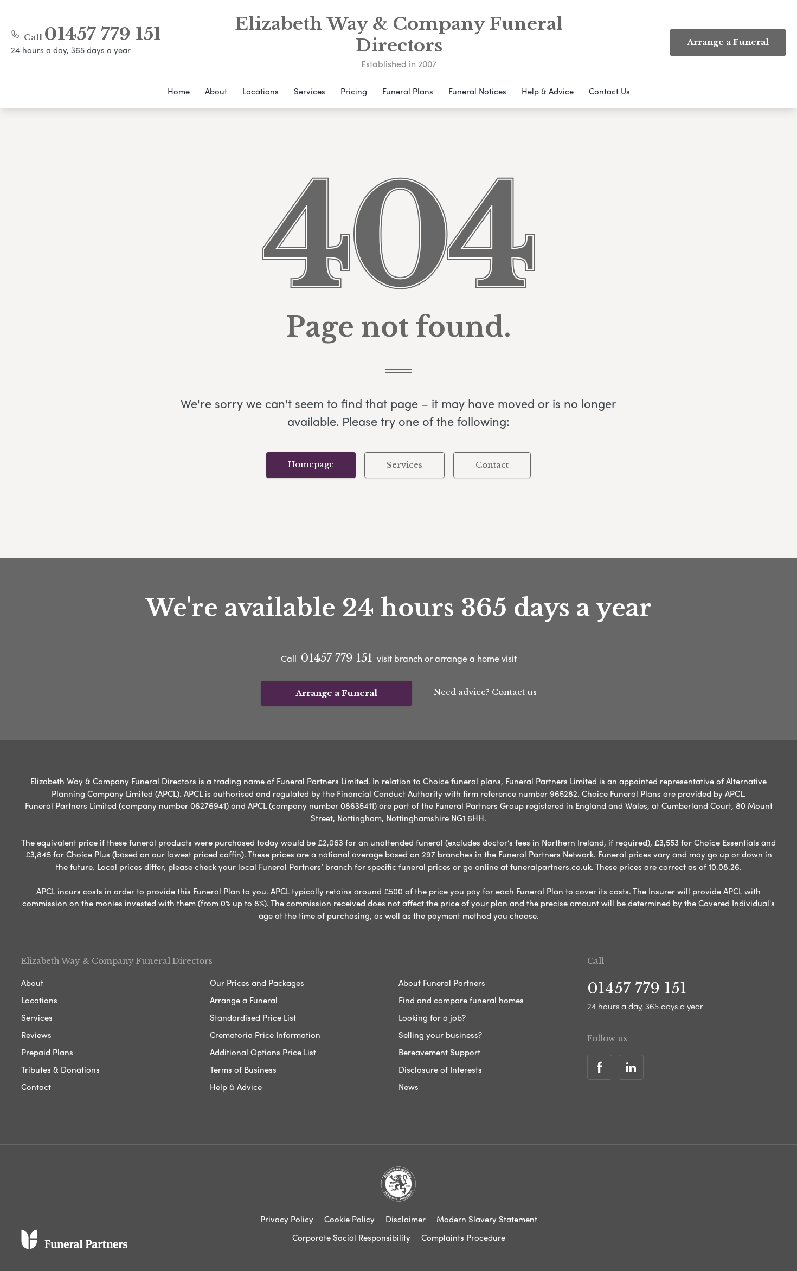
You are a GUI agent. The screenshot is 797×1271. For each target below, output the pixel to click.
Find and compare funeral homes (461, 1000)
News (408, 1087)
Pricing (353, 91)
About (216, 91)
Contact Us (609, 91)
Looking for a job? (432, 1017)
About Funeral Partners (441, 983)
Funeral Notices (477, 91)
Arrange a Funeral (336, 693)
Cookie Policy (349, 1219)
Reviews (36, 1035)
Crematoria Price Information (265, 1035)
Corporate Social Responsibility (351, 1237)
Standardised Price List (253, 1017)
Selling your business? (440, 1035)
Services (309, 91)
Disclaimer (405, 1219)
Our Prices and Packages (257, 983)
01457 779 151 (102, 34)
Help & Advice (548, 91)
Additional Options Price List (263, 1052)
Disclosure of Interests (440, 1069)
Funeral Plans (407, 91)
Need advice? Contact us (485, 692)
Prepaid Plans (47, 1052)
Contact (492, 465)
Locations (260, 91)
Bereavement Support (439, 1052)
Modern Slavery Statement (486, 1219)
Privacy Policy (286, 1219)
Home (179, 91)
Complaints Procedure (463, 1237)
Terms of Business (243, 1069)
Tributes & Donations (60, 1069)
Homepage (311, 464)
